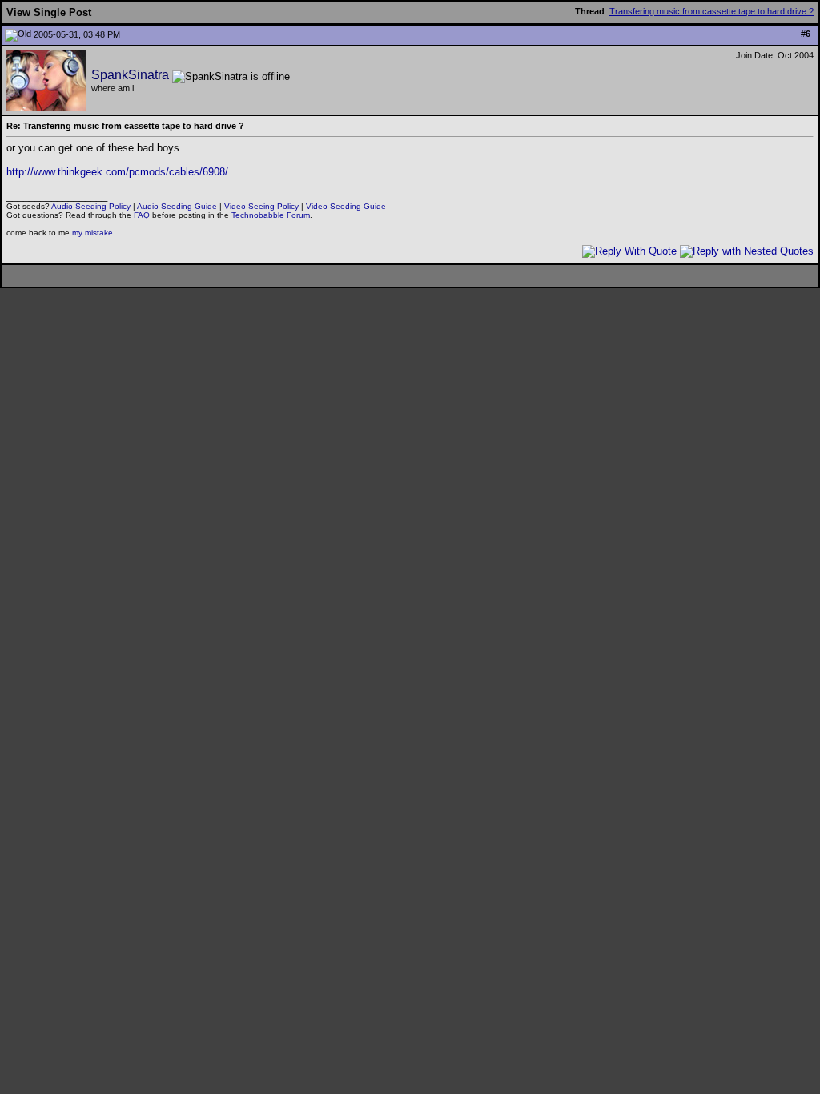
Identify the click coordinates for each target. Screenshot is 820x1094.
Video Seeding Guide (346, 206)
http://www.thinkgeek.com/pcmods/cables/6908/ (117, 172)
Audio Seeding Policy (91, 206)
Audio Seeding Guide (177, 206)
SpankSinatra (130, 75)
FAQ (142, 215)
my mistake (92, 232)
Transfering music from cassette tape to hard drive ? (711, 11)
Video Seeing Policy (261, 206)
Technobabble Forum (270, 215)
